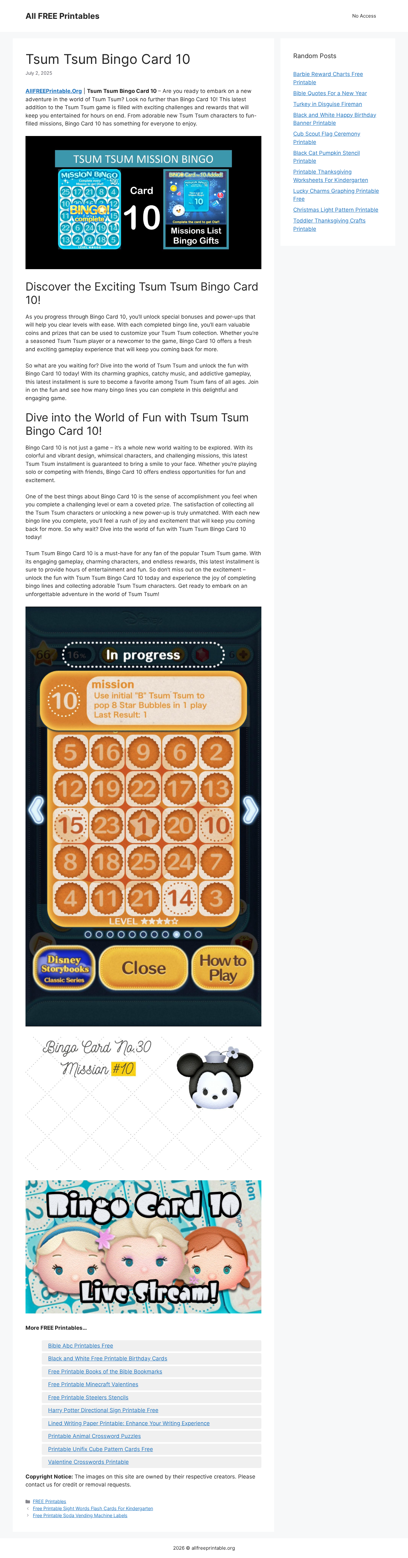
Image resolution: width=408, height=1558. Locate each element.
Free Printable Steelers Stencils (88, 1397)
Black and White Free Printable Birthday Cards (107, 1358)
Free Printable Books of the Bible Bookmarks (105, 1371)
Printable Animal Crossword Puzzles (94, 1436)
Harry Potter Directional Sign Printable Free (103, 1410)
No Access (364, 16)
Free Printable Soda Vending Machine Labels (80, 1515)
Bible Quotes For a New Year (330, 93)
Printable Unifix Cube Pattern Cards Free (100, 1449)
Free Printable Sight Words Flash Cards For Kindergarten (93, 1508)
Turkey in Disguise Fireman (327, 104)
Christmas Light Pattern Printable (335, 210)
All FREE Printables (62, 16)
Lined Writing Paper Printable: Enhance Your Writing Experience (129, 1423)
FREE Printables (49, 1501)
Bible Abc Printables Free (80, 1345)
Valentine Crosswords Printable (88, 1462)
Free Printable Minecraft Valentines (93, 1384)
